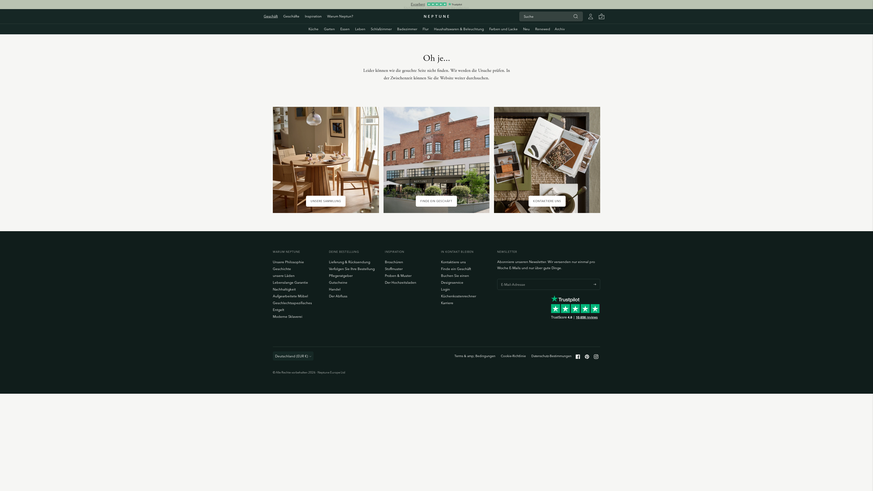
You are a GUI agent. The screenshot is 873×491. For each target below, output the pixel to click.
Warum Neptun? (340, 16)
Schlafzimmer (381, 29)
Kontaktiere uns (453, 262)
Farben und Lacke (503, 29)
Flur (426, 29)
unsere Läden (284, 275)
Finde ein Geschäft (456, 269)
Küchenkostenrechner (458, 296)
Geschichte (282, 269)
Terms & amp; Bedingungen (474, 356)
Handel (335, 289)
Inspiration (313, 16)
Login (445, 289)
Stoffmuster (394, 269)
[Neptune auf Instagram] (596, 358)
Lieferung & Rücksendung (349, 262)
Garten (329, 29)
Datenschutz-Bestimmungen (551, 356)
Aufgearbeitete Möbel (290, 296)
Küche (314, 29)
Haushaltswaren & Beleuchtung (459, 29)
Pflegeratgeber (341, 275)
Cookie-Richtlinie (513, 356)
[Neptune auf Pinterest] (587, 358)
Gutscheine (338, 282)
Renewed (542, 29)
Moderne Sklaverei (287, 316)
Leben (360, 29)
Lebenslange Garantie (290, 282)
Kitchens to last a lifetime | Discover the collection (436, 4)
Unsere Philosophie (288, 262)
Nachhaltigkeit (284, 289)
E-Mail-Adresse (512, 279)
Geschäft (271, 16)
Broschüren (394, 262)
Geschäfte (291, 16)
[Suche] (575, 16)
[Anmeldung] (590, 16)
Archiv (560, 29)
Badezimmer (407, 29)
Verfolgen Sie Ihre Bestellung (352, 269)
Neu (526, 29)
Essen (345, 29)
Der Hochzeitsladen (400, 282)
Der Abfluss (338, 296)
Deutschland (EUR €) (291, 356)
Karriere (447, 303)
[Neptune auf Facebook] (578, 358)
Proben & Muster (398, 275)
